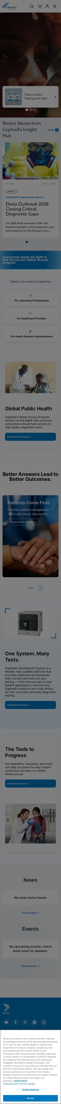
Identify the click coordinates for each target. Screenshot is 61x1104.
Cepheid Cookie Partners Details (19, 1084)
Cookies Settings (30, 1089)
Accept (30, 1098)
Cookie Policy (20, 1081)
